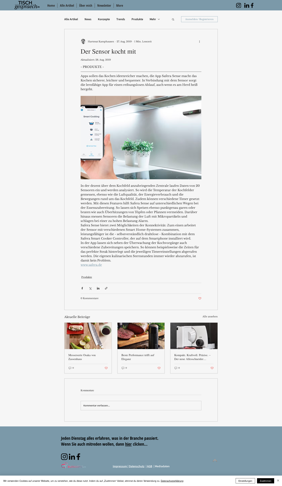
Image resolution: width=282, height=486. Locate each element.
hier (128, 444)
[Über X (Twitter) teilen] (90, 288)
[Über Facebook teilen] (82, 288)
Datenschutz (136, 466)
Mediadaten (162, 466)
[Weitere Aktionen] (199, 41)
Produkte (137, 19)
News (88, 19)
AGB (149, 466)
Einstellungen (245, 480)
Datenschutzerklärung (172, 480)
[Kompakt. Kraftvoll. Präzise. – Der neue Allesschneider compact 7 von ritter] (194, 336)
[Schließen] (278, 480)
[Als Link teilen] (106, 288)
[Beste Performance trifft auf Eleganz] (141, 336)
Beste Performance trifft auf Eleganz (137, 357)
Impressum (120, 466)
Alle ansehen (210, 316)
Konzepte (104, 19)
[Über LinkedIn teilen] (98, 288)
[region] (239, 5)
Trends (120, 19)
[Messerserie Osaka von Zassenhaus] (88, 336)
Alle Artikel (71, 19)
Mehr (153, 19)
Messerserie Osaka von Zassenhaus (82, 357)
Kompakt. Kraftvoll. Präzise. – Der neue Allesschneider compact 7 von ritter (192, 357)
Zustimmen (265, 480)
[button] (173, 19)
